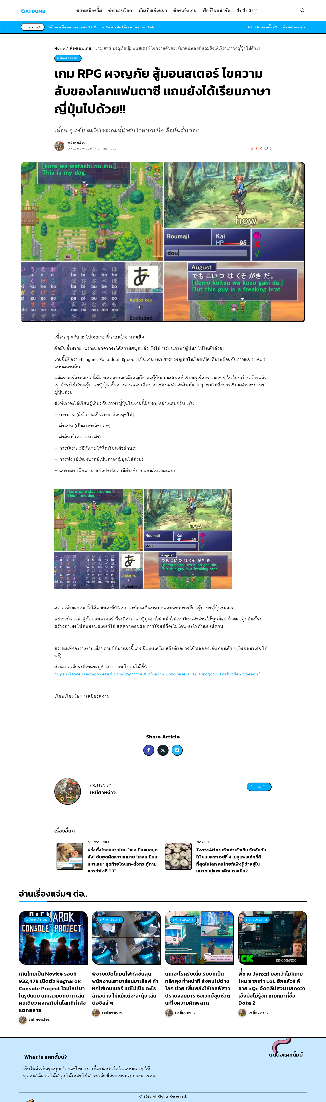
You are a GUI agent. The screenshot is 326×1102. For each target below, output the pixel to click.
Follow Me (259, 787)
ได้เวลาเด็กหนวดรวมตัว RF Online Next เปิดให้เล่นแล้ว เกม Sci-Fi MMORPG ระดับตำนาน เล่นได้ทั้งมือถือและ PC (141, 27)
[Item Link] (52, 937)
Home (59, 48)
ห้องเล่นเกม (80, 48)
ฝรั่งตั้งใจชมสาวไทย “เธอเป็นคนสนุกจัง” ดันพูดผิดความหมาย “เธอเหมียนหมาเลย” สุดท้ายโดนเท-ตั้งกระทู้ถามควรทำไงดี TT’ (123, 860)
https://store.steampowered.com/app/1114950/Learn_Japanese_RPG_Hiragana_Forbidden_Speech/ (157, 674)
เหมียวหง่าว (76, 143)
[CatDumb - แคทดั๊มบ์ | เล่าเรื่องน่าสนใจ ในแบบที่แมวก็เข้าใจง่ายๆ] (33, 10)
